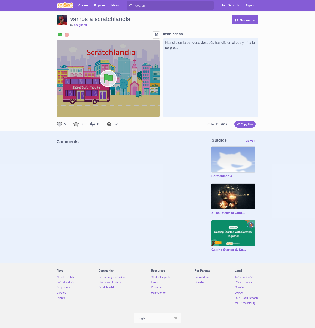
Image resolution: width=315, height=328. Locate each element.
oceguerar (80, 25)
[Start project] (60, 35)
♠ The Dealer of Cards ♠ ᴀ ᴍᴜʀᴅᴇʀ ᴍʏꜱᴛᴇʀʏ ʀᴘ (229, 213)
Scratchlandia (222, 176)
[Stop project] (66, 35)
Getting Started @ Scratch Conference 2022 (229, 250)
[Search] (131, 5)
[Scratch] (65, 5)
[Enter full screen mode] (156, 35)
